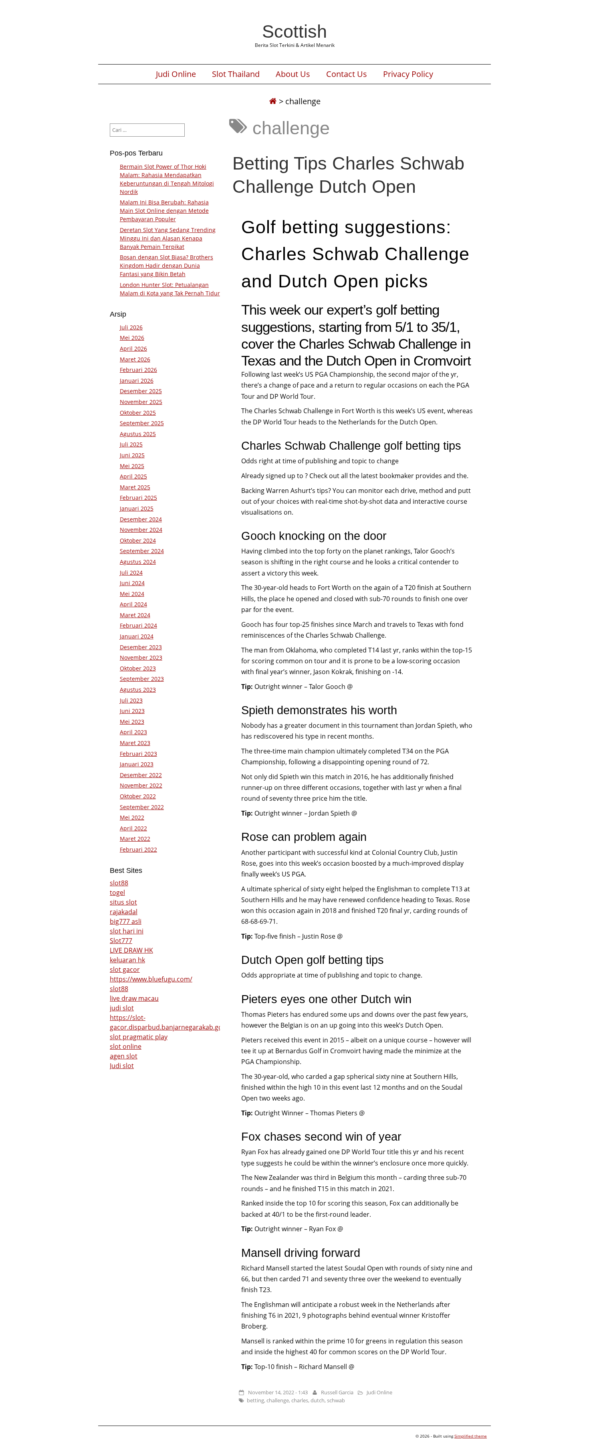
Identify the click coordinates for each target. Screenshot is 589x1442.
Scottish (294, 31)
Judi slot (122, 1065)
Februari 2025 (138, 497)
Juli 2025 (131, 444)
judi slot (122, 1008)
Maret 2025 (135, 487)
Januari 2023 (136, 764)
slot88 (119, 883)
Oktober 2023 (138, 668)
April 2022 (133, 828)
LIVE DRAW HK (131, 950)
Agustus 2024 (138, 561)
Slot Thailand (236, 74)
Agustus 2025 (138, 434)
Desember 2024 (141, 519)
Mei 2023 (132, 721)
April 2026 (133, 348)
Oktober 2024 (138, 540)
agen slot (123, 1056)
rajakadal (123, 911)
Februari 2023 (138, 753)
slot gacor (125, 969)
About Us (293, 74)
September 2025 (142, 423)
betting (255, 1400)
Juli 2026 (131, 327)
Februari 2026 (138, 370)
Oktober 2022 (138, 796)
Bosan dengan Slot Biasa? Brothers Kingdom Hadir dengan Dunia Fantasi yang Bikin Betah (166, 265)
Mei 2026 (132, 337)
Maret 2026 (135, 359)
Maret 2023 (135, 743)
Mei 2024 (132, 594)
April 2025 (133, 476)
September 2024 (142, 551)
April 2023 (133, 732)
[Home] (273, 101)
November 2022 (141, 785)
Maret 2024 (135, 615)
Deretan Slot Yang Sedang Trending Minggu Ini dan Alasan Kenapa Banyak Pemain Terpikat (168, 238)
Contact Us (346, 74)
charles (299, 1400)
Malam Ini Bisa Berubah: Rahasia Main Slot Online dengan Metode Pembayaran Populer (164, 210)
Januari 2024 (136, 636)
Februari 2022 (138, 849)
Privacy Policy (408, 74)
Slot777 (121, 940)
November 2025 (141, 402)
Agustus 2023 (138, 689)
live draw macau (134, 998)
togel (117, 892)
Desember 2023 (141, 647)
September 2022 (142, 807)
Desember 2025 (141, 391)
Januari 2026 (136, 380)
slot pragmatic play (138, 1036)
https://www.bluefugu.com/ (151, 979)
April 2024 (133, 604)
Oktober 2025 (138, 412)
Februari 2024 (138, 625)
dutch (318, 1400)
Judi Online (176, 74)
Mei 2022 (132, 817)
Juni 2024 (132, 583)
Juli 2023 (131, 700)
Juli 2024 (131, 572)
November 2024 (141, 529)
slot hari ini (126, 931)
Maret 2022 (135, 838)
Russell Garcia (337, 1392)
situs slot (123, 902)
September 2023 (142, 679)
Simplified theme (470, 1436)
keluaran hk (127, 959)
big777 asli (125, 921)
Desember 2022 (141, 775)
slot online (125, 1046)
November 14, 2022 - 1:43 (278, 1392)
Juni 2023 (132, 711)
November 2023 (141, 657)
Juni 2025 (132, 455)
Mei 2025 (132, 466)
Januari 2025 (136, 508)
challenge (277, 1400)
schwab (336, 1400)
